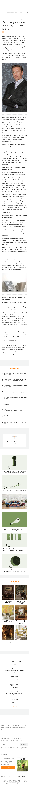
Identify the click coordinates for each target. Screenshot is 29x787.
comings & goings (11, 340)
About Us (3, 776)
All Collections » (14, 648)
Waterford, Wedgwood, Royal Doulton (16, 42)
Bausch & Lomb (15, 50)
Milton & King (8, 601)
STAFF (7, 32)
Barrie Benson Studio (21, 642)
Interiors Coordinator (14, 699)
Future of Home (18, 355)
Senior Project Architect (14, 669)
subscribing (5, 351)
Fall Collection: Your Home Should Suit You (21, 622)
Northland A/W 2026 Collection (8, 603)
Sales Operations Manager (14, 691)
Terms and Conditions (15, 780)
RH (8, 640)
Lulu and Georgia (21, 620)
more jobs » (14, 706)
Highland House (21, 640)
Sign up (15, 345)
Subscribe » (8, 767)
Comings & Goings (7, 19)
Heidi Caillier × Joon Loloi (21, 602)
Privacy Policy (19, 748)
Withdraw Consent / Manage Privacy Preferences (15, 783)
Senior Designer (14, 676)
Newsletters (21, 776)
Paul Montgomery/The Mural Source (8, 621)
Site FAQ (5, 777)
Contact (11, 776)
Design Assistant (14, 684)
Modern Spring (8, 642)
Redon (8, 624)
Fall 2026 (21, 603)
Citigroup (9, 55)
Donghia (18, 36)
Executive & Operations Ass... (14, 661)
